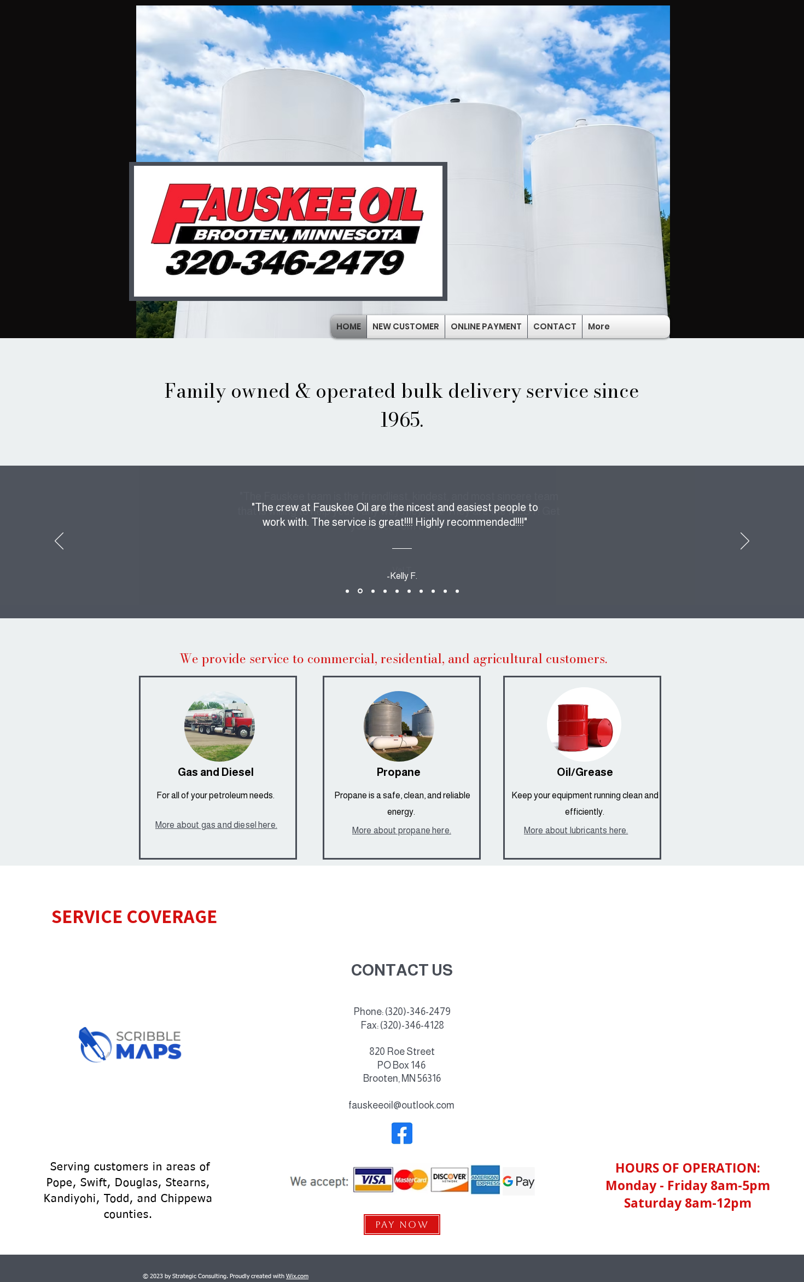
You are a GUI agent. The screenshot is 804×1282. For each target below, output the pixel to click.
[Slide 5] (397, 591)
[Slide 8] (433, 591)
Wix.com (297, 1276)
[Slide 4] (385, 591)
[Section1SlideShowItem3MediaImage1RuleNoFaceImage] (373, 591)
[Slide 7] (421, 591)
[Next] (745, 541)
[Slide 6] (409, 591)
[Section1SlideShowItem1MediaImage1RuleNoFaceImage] (347, 591)
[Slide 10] (457, 591)
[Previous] (59, 541)
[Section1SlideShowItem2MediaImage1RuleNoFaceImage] (360, 591)
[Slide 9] (445, 591)
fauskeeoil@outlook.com (401, 1105)
